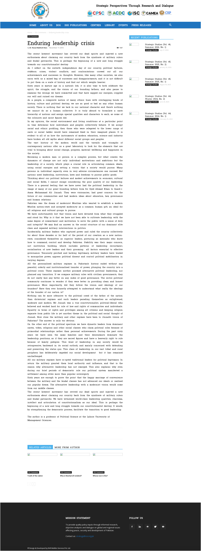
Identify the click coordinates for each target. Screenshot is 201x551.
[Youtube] (163, 526)
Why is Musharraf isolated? (71, 476)
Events (123, 25)
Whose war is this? (100, 476)
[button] (170, 25)
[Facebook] (30, 433)
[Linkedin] (49, 433)
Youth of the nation (35, 476)
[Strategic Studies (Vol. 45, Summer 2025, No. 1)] (134, 84)
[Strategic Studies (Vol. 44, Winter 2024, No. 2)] (134, 101)
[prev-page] (29, 484)
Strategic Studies (152, 50)
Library (110, 25)
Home (32, 25)
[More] (55, 433)
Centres (96, 25)
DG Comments (40, 32)
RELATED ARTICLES (40, 447)
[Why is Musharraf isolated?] (75, 463)
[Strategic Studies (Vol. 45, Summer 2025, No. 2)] (134, 66)
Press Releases (141, 25)
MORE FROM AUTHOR (67, 447)
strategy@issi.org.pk (85, 536)
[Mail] (147, 526)
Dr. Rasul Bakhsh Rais (38, 48)
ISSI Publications (76, 25)
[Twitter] (36, 433)
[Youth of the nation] (42, 463)
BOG (58, 25)
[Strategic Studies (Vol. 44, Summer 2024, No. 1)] (134, 118)
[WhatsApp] (43, 433)
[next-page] (33, 484)
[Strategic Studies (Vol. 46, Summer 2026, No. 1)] (134, 49)
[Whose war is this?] (108, 463)
